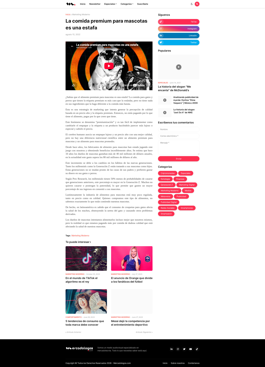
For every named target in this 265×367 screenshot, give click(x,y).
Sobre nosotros (178, 363)
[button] (192, 4)
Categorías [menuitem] (126, 4)
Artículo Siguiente (143, 332)
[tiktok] (196, 349)
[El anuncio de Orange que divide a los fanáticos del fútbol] (132, 258)
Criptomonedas (168, 173)
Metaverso (165, 196)
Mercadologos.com (122, 363)
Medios (188, 190)
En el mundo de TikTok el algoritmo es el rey (81, 280)
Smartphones (187, 208)
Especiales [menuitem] (109, 4)
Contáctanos (193, 363)
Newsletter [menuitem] (94, 4)
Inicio (68, 14)
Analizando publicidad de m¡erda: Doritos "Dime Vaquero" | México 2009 (185, 100)
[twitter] (184, 349)
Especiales (185, 173)
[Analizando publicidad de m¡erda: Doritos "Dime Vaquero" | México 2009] (165, 100)
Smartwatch (166, 214)
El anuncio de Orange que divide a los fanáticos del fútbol (132, 280)
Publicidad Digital (169, 202)
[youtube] (190, 349)
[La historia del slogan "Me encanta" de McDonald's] (178, 67)
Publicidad (181, 196)
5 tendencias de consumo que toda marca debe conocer (85, 323)
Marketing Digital (186, 185)
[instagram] (177, 349)
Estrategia (165, 179)
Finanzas (180, 179)
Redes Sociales (167, 208)
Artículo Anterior (74, 332)
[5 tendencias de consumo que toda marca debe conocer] (86, 301)
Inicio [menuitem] (82, 4)
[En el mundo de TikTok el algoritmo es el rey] (86, 258)
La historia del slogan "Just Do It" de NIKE (184, 111)
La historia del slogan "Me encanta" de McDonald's (174, 88)
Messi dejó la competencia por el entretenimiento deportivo (130, 323)
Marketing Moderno (81, 14)
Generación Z (167, 185)
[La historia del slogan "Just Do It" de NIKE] (165, 112)
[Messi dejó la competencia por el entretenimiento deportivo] (132, 301)
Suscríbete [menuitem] (142, 4)
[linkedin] (171, 349)
